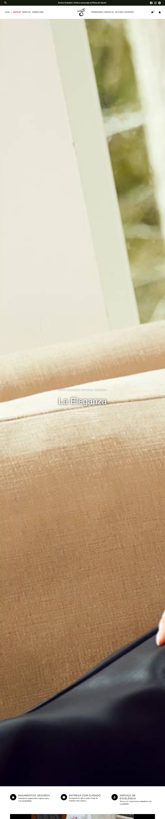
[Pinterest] (159, 3)
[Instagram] (155, 3)
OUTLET (17, 12)
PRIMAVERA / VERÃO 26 (102, 12)
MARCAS (26, 12)
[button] (5, 3)
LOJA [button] (7, 12)
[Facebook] (151, 3)
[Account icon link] (160, 12)
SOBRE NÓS (38, 12)
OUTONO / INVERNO (124, 12)
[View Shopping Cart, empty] (152, 12)
